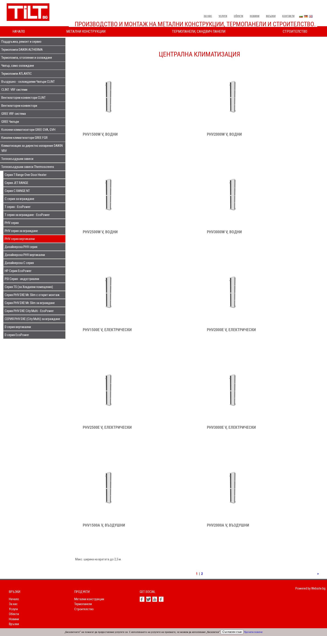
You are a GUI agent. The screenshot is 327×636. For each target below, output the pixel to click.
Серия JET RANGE (16, 183)
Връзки (271, 16)
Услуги (223, 16)
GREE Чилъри (10, 122)
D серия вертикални (18, 327)
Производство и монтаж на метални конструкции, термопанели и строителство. (195, 24)
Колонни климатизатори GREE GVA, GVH (28, 130)
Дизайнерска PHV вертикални (25, 255)
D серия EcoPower (17, 335)
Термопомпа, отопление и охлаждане (26, 58)
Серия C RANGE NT (17, 191)
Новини (254, 16)
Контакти (288, 16)
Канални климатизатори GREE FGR (24, 138)
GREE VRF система (13, 114)
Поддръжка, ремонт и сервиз (21, 42)
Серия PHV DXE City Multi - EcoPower (29, 311)
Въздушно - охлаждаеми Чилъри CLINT (28, 82)
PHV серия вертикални (20, 239)
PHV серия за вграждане (21, 231)
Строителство (295, 31)
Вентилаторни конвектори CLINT (23, 98)
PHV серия (12, 223)
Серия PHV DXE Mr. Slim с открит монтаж (32, 295)
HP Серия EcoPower (18, 271)
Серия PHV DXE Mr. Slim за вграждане (30, 303)
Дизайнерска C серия (19, 263)
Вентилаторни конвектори (19, 106)
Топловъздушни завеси (17, 159)
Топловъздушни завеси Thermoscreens (27, 167)
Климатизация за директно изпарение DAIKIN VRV (32, 148)
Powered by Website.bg (310, 588)
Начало (18, 31)
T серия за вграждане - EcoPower (27, 215)
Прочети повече (253, 632)
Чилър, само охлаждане (17, 66)
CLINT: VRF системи (14, 90)
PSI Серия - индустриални (22, 279)
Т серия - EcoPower (17, 207)
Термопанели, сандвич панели (198, 31)
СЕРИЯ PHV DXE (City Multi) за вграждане (32, 319)
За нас (208, 16)
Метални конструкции (85, 31)
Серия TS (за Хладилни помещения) (29, 287)
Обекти (238, 16)
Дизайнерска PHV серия (21, 247)
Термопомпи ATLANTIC (16, 74)
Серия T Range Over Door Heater (25, 175)
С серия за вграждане (19, 199)
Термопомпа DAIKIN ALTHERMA (22, 50)
